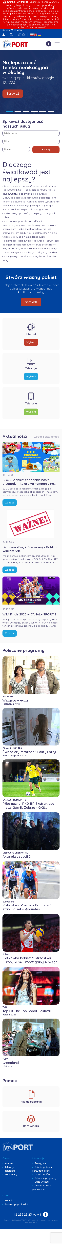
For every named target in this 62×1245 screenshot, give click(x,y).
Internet (9, 1163)
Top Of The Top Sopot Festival (26, 1011)
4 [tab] (34, 111)
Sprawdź (13, 93)
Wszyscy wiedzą (15, 700)
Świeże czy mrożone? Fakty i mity (29, 752)
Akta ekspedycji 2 (16, 856)
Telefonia (10, 1170)
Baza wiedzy (42, 1181)
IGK (35, 1222)
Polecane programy (45, 1178)
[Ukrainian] (39, 34)
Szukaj (46, 149)
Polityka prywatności (16, 1204)
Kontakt (9, 1200)
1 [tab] (9, 111)
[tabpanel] (31, 82)
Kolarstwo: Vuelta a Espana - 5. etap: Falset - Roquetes (27, 907)
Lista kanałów (42, 1174)
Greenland (10, 1063)
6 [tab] (51, 111)
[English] (35, 34)
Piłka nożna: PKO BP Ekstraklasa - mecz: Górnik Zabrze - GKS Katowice (29, 807)
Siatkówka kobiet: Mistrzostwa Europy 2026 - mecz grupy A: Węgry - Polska (30, 962)
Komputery (11, 1174)
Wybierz (31, 342)
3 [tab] (26, 111)
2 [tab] (18, 111)
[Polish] (32, 34)
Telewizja (10, 1167)
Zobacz (9, 502)
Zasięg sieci (41, 1163)
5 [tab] (42, 111)
